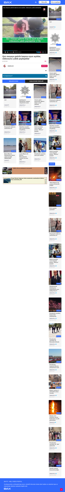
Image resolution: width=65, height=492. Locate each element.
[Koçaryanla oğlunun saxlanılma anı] (10, 118)
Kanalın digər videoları (36, 81)
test (5, 100)
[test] (10, 91)
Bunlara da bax (13, 81)
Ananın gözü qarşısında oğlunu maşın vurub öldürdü (39, 102)
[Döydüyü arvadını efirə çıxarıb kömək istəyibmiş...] (25, 118)
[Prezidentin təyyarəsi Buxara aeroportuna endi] (55, 355)
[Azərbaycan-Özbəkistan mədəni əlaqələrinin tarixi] (25, 91)
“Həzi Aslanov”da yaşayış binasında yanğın (54, 184)
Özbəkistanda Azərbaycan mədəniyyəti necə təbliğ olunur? (54, 288)
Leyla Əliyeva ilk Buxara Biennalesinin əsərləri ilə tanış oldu (23, 156)
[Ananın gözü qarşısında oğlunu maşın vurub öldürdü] (40, 91)
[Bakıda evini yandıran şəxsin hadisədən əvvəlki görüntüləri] (55, 407)
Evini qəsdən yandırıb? (53, 209)
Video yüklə (44, 2)
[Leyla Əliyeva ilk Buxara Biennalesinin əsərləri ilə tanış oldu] (25, 145)
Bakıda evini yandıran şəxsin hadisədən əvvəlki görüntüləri (54, 418)
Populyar (52, 163)
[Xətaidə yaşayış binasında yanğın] (55, 459)
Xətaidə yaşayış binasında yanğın (54, 469)
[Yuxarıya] (61, 489)
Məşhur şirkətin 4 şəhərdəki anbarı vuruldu (54, 392)
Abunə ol (44, 66)
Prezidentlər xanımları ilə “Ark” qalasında (54, 444)
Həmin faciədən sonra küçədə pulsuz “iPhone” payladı (38, 129)
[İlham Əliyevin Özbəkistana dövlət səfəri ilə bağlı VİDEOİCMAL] (10, 145)
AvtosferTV (6, 105)
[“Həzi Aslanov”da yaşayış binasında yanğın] (55, 173)
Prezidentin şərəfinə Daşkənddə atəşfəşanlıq (55, 315)
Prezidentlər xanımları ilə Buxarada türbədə (54, 340)
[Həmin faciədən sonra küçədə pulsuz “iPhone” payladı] (40, 118)
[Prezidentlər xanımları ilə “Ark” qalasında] (55, 434)
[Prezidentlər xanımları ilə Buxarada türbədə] (55, 330)
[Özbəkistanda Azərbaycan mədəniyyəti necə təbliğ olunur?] (55, 277)
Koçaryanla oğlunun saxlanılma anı (9, 127)
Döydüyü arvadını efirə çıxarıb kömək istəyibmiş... (24, 128)
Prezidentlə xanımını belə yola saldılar (39, 154)
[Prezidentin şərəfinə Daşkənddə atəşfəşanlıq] (55, 304)
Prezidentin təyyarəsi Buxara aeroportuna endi (54, 366)
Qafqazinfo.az (22, 105)
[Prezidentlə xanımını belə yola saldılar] (40, 145)
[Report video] (46, 70)
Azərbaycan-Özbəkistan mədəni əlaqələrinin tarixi (24, 101)
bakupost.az (52, 422)
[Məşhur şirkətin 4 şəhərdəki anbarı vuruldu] (55, 381)
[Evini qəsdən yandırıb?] (55, 199)
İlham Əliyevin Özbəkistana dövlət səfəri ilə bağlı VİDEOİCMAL (9, 156)
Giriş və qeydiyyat (55, 2)
